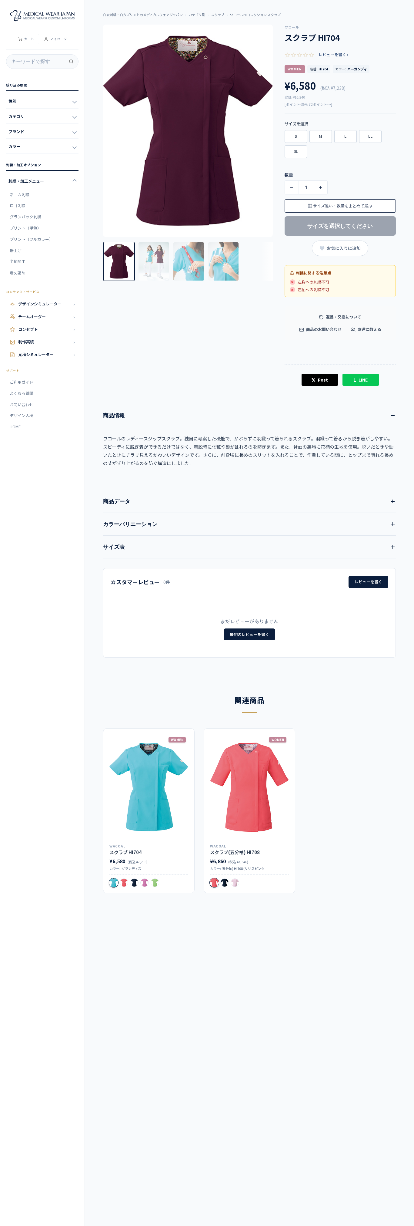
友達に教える (369, 329)
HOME (15, 426)
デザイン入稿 (21, 415)
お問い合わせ (21, 404)
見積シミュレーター (46, 354)
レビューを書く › (333, 54)
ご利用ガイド (21, 382)
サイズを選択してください (340, 226)
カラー (14, 146)
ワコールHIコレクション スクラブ (255, 14)
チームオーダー (46, 316)
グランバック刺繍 (25, 217)
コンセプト (46, 329)
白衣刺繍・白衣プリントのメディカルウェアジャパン (143, 14)
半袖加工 (17, 261)
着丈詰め (17, 272)
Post (320, 379)
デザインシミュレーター (46, 304)
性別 (12, 101)
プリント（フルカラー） (31, 239)
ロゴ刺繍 (17, 205)
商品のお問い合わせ (323, 329)
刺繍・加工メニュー (26, 181)
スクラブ (217, 14)
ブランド (16, 131)
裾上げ (16, 250)
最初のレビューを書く (249, 634)
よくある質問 (21, 393)
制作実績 (46, 341)
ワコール (292, 27)
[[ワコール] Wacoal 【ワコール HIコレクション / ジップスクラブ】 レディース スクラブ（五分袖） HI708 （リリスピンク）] (249, 787)
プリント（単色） (25, 228)
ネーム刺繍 (19, 194)
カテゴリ (16, 116)
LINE (360, 379)
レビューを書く (368, 581)
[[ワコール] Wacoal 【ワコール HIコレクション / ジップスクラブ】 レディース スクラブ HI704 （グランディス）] (148, 787)
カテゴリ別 (197, 14)
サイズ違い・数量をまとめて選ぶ (340, 206)
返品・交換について (343, 317)
